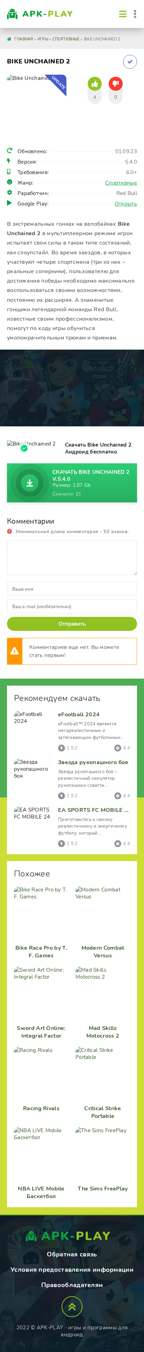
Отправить (72, 623)
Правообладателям (72, 1285)
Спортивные (121, 182)
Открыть (126, 203)
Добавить (130, 62)
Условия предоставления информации (72, 1269)
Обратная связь (72, 1254)
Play (47, 14)
